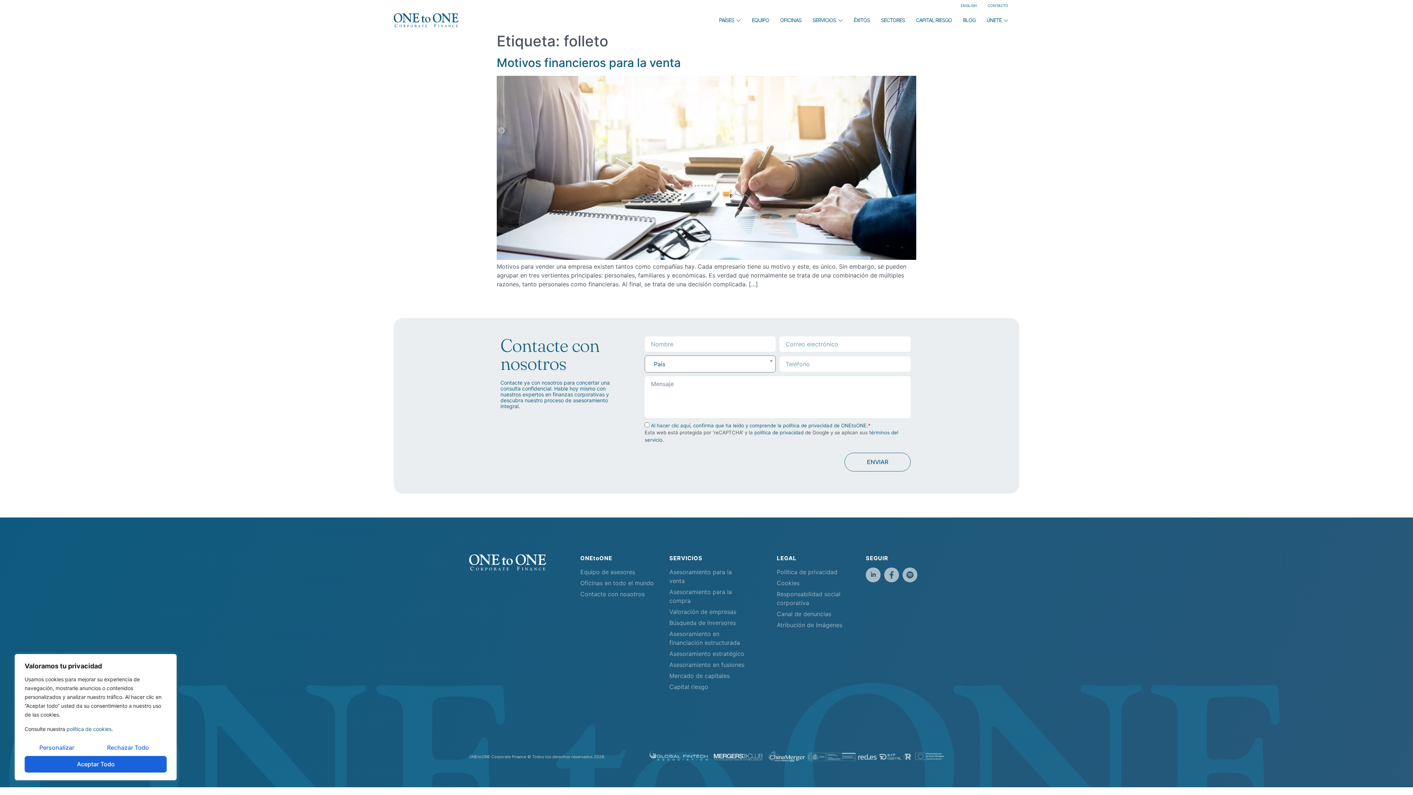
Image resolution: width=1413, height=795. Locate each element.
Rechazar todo (128, 747)
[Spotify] (910, 575)
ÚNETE (994, 20)
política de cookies (89, 729)
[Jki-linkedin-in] (873, 575)
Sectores (893, 20)
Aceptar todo (96, 764)
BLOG (969, 20)
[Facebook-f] (891, 575)
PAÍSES (726, 20)
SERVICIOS (824, 20)
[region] (96, 717)
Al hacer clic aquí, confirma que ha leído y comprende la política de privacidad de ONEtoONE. (759, 425)
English (969, 5)
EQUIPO (760, 20)
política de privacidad (779, 432)
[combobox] (710, 364)
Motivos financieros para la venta (589, 63)
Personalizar (56, 747)
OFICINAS (790, 20)
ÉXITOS (862, 20)
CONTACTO (998, 5)
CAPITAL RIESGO (934, 20)
